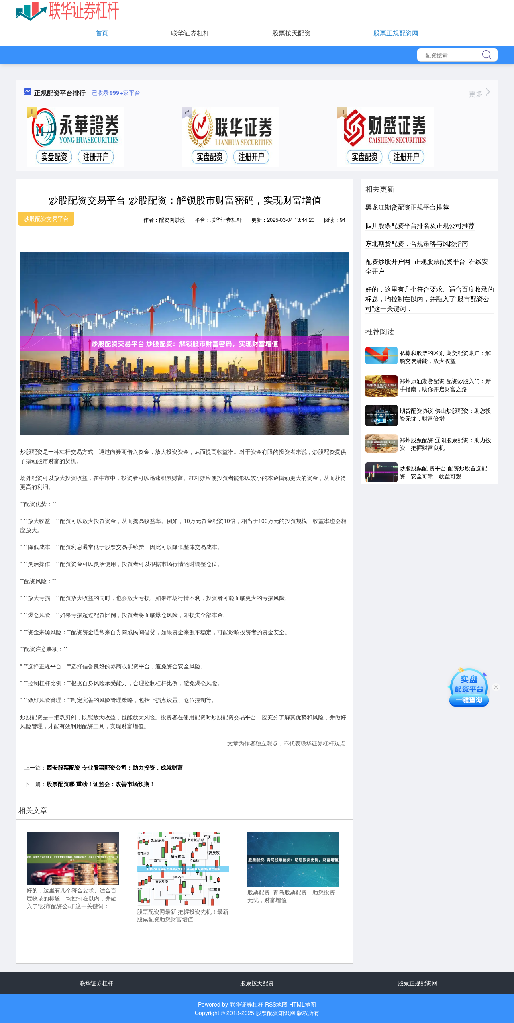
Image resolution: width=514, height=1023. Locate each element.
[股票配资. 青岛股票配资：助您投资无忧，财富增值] (293, 858)
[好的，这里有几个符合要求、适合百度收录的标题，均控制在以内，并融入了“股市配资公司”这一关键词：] (73, 858)
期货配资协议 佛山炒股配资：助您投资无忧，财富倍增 (445, 414)
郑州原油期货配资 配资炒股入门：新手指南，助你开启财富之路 (445, 385)
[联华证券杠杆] (67, 10)
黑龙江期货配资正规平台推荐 (407, 207)
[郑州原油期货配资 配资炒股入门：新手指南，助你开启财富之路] (381, 385)
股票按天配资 (291, 32)
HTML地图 (302, 1004)
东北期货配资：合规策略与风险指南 (416, 243)
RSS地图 (276, 1004)
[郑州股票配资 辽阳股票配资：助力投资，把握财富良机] (381, 444)
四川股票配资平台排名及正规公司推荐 (420, 225)
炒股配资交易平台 (46, 218)
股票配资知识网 (275, 1013)
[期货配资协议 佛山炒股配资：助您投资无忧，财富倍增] (381, 415)
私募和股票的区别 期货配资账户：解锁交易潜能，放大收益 (445, 357)
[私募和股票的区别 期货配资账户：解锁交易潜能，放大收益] (381, 357)
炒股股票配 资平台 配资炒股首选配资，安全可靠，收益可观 (443, 472)
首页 (102, 32)
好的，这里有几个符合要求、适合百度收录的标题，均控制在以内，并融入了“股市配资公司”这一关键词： (429, 298)
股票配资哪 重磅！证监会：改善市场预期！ (101, 784)
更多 (477, 93)
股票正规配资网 (395, 32)
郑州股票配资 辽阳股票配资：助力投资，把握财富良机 (445, 444)
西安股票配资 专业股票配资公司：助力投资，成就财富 (115, 767)
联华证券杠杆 (190, 32)
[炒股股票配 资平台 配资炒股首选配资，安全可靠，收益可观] (381, 472)
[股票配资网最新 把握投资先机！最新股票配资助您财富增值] (183, 868)
